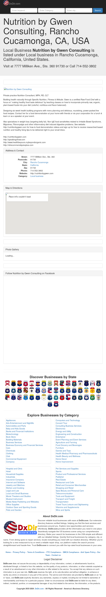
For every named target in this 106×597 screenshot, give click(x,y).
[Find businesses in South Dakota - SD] (56, 397)
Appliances (11, 420)
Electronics (60, 428)
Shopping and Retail (64, 487)
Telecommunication (64, 493)
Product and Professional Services (71, 474)
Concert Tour (61, 423)
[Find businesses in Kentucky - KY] (7, 390)
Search (98, 10)
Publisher (60, 476)
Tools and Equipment (65, 496)
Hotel (8, 471)
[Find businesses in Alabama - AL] (7, 383)
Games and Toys (63, 450)
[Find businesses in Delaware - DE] (50, 383)
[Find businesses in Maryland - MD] (25, 390)
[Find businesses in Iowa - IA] (92, 383)
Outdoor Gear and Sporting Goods (21, 507)
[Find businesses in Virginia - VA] (86, 397)
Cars (8, 447)
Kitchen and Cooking (15, 487)
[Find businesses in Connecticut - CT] (44, 383)
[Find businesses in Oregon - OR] (32, 397)
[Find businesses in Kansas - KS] (98, 383)
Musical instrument (14, 499)
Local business (36, 176)
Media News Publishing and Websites (22, 501)
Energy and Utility (63, 431)
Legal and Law (12, 490)
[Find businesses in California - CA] (32, 383)
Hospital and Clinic (14, 468)
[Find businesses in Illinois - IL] (80, 383)
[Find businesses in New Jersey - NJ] (86, 390)
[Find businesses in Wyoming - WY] (56, 403)
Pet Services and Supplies (67, 468)
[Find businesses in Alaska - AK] (13, 383)
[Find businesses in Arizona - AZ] (19, 383)
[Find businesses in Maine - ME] (19, 390)
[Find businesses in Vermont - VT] (80, 397)
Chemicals (10, 450)
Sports (58, 471)
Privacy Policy (18, 552)
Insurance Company (15, 479)
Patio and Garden (14, 510)
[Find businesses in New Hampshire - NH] (80, 390)
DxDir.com (14, 3)
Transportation (62, 501)
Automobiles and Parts (16, 425)
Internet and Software (15, 482)
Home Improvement (64, 461)
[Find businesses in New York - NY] (98, 390)
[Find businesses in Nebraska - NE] (68, 390)
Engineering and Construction (69, 434)
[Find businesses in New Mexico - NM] (92, 390)
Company (10, 461)
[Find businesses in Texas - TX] (68, 397)
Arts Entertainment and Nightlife (20, 423)
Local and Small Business (17, 493)
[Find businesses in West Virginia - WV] (98, 397)
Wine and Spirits (63, 510)
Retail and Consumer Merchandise (71, 485)
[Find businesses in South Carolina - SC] (50, 397)
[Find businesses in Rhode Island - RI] (44, 397)
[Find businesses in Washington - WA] (92, 397)
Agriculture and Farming (66, 442)
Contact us (56, 555)
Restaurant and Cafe (65, 482)
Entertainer (60, 436)
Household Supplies (14, 474)
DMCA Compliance (70, 552)
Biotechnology (12, 434)
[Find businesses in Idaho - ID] (74, 383)
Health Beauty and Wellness (68, 456)
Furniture (60, 447)
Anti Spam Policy (88, 552)
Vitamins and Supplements (67, 507)
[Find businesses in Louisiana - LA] (13, 390)
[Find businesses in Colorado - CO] (38, 383)
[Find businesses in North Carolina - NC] (7, 397)
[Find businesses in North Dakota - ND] (13, 397)
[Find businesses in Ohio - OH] (19, 397)
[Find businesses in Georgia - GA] (62, 383)
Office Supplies (12, 504)
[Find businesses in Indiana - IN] (86, 383)
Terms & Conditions (35, 552)
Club (8, 456)
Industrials (10, 476)
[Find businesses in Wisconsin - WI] (50, 403)
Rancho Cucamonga (39, 162)
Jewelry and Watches (15, 485)
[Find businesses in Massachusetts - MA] (32, 390)
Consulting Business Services (68, 425)
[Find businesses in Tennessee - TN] (62, 397)
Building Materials (14, 439)
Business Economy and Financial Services (24, 445)
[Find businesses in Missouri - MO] (56, 390)
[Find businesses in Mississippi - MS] (50, 390)
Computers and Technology (68, 420)
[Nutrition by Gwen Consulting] (53, 89)
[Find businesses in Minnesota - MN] (44, 390)
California (34, 165)
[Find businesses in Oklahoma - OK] (25, 397)
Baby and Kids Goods (15, 428)
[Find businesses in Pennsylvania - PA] (38, 397)
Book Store (11, 436)
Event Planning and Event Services (71, 439)
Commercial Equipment (16, 459)
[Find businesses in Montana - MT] (62, 390)
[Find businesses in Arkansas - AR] (25, 383)
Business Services (14, 442)
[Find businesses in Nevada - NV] (74, 390)
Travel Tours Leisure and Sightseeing (72, 504)
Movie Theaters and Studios (18, 496)
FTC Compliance (53, 552)
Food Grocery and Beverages (69, 445)
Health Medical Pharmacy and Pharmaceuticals (76, 453)
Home (8, 552)
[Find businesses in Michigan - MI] (38, 390)
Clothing (9, 453)
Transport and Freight (65, 499)
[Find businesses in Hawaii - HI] (68, 383)
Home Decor (61, 459)
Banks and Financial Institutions (20, 431)
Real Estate (61, 479)
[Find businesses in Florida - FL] (56, 383)
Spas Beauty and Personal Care (70, 490)
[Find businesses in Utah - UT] (74, 397)
